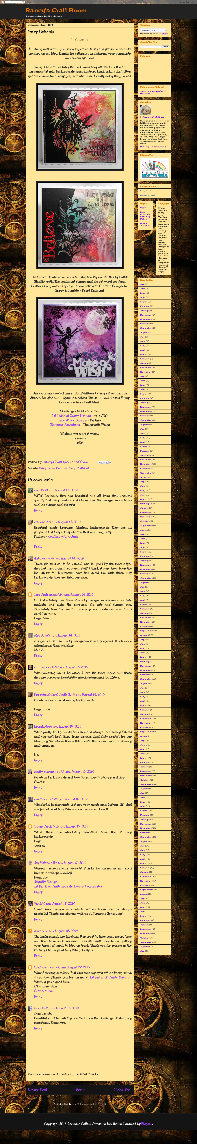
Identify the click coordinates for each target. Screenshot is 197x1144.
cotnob (39, 522)
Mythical (82, 468)
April (142, 297)
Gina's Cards (43, 826)
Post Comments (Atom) (89, 1104)
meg (37, 490)
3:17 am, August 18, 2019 (60, 931)
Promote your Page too (147, 195)
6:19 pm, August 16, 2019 (70, 826)
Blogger (146, 1124)
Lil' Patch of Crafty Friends (71, 416)
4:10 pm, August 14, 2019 (75, 594)
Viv (36, 903)
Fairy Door (55, 468)
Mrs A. (39, 635)
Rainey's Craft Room (56, 10)
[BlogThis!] (102, 462)
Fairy (42, 468)
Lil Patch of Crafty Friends (110, 977)
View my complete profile (153, 147)
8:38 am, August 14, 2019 (59, 490)
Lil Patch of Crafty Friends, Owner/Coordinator (68, 886)
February (144, 306)
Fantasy (69, 468)
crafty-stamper (45, 772)
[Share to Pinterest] (109, 462)
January (144, 310)
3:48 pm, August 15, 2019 (86, 695)
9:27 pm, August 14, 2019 (62, 635)
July (142, 284)
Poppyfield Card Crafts (50, 695)
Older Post (123, 1089)
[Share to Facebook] (107, 462)
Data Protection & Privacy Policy (145, 215)
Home (80, 1089)
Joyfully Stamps (45, 882)
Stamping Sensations (65, 425)
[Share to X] (104, 462)
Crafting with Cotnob (63, 536)
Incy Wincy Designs (73, 420)
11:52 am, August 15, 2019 (70, 667)
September (146, 328)
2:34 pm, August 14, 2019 (66, 558)
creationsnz (42, 799)
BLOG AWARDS (145, 224)
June (142, 288)
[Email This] (99, 462)
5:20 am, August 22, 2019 (72, 967)
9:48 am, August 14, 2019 (62, 522)
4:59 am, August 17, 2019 (68, 863)
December (145, 315)
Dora (37, 1008)
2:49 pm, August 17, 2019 (57, 903)
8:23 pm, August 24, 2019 (60, 1008)
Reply (38, 510)
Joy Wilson (42, 863)
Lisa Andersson (45, 594)
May (142, 293)
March (143, 302)
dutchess (40, 558)
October (144, 324)
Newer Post (37, 1089)
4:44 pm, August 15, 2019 (63, 726)
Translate (163, 34)
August (144, 332)
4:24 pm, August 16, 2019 (70, 799)
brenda (39, 726)
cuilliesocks (42, 667)
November (145, 319)
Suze (37, 931)
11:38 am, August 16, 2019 (75, 772)
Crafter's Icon (44, 967)
